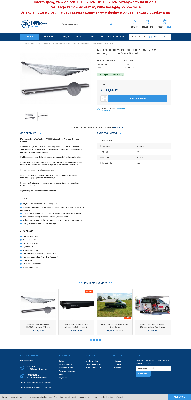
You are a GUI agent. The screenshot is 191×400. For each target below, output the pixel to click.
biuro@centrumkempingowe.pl (38, 378)
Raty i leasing (63, 378)
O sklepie (62, 361)
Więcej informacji (116, 397)
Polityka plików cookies (94, 368)
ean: (99, 68)
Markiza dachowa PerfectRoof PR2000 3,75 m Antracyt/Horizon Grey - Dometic (38, 327)
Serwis (61, 374)
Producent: (102, 64)
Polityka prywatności (93, 364)
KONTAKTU (118, 128)
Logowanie (117, 364)
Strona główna (24, 43)
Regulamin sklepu (92, 361)
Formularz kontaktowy (67, 371)
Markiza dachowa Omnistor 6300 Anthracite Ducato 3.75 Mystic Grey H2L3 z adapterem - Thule (76, 327)
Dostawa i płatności (66, 364)
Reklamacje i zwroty (66, 368)
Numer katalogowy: (106, 61)
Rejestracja (117, 368)
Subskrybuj (143, 374)
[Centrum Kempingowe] (34, 24)
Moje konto (117, 361)
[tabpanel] (38, 312)
